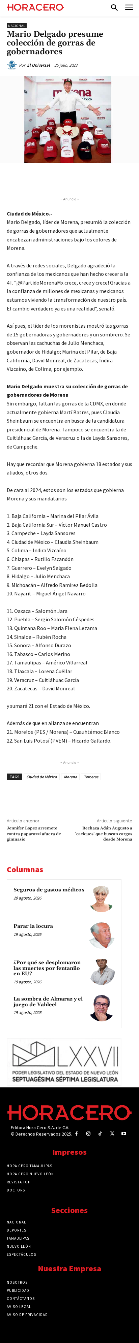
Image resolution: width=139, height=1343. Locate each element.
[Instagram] (88, 1133)
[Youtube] (124, 1133)
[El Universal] (13, 65)
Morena (70, 776)
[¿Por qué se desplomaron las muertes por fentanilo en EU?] (101, 972)
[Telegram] (81, 179)
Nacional (16, 26)
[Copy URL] (97, 179)
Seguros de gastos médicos (48, 890)
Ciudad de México (41, 776)
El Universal (38, 65)
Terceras (91, 776)
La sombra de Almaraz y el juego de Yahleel (48, 1002)
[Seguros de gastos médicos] (101, 899)
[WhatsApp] (66, 179)
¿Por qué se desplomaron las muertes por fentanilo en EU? (47, 968)
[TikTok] (100, 1133)
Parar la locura (33, 926)
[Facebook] (34, 179)
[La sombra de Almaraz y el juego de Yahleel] (101, 1008)
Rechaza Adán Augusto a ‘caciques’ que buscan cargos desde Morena (103, 834)
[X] (50, 179)
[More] (113, 179)
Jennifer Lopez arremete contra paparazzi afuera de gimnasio (34, 834)
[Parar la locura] (101, 935)
